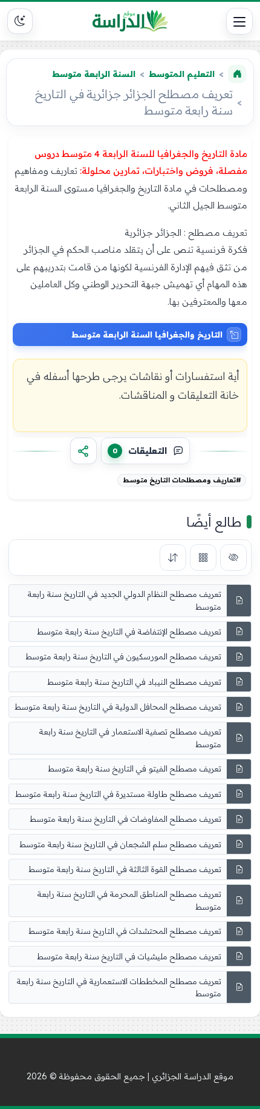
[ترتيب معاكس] (173, 557)
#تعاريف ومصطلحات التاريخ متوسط (182, 480)
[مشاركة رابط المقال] (83, 451)
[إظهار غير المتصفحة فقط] (233, 557)
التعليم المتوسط (182, 73)
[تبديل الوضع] (20, 21)
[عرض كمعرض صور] (203, 557)
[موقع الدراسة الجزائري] (130, 21)
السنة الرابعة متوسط (93, 73)
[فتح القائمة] (239, 21)
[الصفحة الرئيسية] (237, 74)
